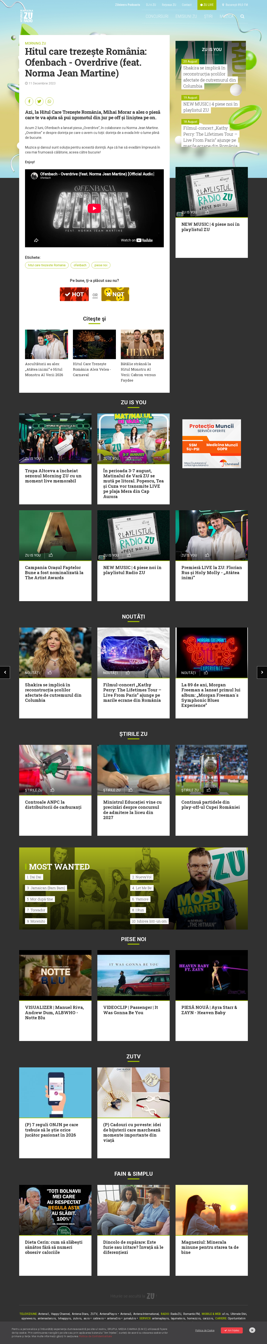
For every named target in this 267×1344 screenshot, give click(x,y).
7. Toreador (36, 910)
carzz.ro (208, 1318)
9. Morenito (36, 921)
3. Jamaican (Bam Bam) (46, 888)
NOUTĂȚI (133, 616)
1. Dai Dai (34, 877)
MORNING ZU (35, 43)
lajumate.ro (178, 1318)
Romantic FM (191, 1313)
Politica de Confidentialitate (95, 1336)
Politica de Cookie (204, 1330)
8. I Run (138, 910)
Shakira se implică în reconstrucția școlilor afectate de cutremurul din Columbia (209, 77)
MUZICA (226, 16)
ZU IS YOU (212, 49)
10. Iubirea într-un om (149, 921)
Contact (187, 5)
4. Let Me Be (142, 888)
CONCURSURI (157, 16)
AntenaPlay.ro (108, 1313)
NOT (117, 294)
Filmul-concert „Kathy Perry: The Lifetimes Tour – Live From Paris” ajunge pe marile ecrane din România (210, 137)
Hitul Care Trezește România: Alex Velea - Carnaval (92, 369)
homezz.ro (194, 1318)
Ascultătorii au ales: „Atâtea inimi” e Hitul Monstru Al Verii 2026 (44, 369)
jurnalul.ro (130, 1318)
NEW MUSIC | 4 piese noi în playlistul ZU (210, 107)
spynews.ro (29, 1318)
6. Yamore (140, 899)
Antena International (146, 1313)
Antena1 (43, 1313)
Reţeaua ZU (169, 5)
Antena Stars (80, 1313)
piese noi (101, 265)
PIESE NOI (133, 939)
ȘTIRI (208, 16)
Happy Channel (60, 1313)
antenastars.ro (47, 1318)
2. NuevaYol (141, 877)
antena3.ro (114, 1318)
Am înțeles (233, 1330)
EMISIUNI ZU (186, 16)
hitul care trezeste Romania (46, 265)
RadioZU (176, 1313)
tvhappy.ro (64, 1318)
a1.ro (225, 1313)
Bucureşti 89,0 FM (236, 5)
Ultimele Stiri (238, 1313)
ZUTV (94, 1313)
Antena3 (125, 1313)
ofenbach (80, 265)
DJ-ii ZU (151, 5)
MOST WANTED (59, 866)
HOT (77, 294)
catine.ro (98, 1318)
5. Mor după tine (40, 899)
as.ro (87, 1318)
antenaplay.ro (160, 1318)
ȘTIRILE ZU (133, 734)
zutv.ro (77, 1318)
